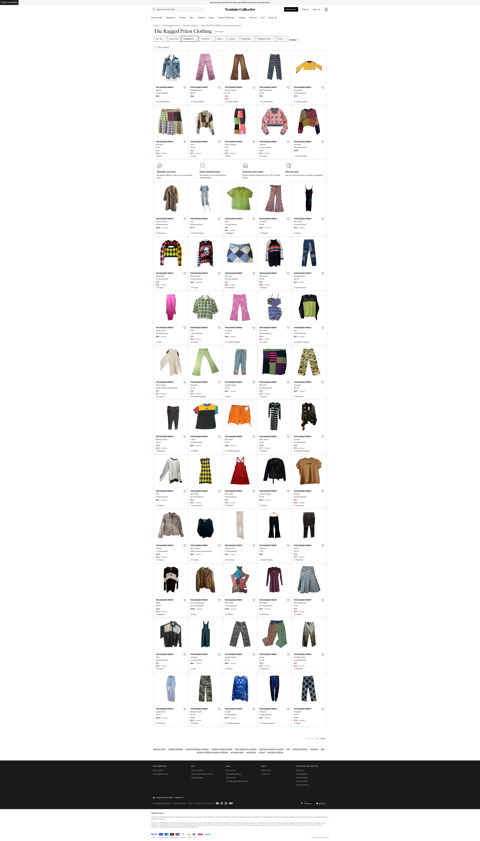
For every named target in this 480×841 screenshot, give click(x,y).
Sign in (305, 9)
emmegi (314, 749)
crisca (262, 752)
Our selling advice (233, 774)
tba (322, 749)
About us (300, 770)
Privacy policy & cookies (204, 803)
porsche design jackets (197, 749)
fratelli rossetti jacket (222, 749)
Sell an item (291, 9)
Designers (170, 17)
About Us (273, 17)
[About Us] (279, 18)
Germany (183, 837)
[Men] (196, 18)
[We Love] (259, 18)
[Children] (207, 18)
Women (182, 17)
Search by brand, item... (166, 9)
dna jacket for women (246, 749)
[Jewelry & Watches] (236, 18)
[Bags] (215, 18)
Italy (195, 837)
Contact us (265, 774)
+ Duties (163, 153)
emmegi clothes (275, 752)
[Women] (188, 18)
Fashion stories (302, 785)
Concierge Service (160, 774)
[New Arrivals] (164, 18)
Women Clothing (190, 25)
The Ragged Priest (171, 25)
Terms (190, 803)
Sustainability (301, 774)
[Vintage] (247, 18)
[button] (326, 9)
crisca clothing (300, 749)
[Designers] (177, 18)
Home (156, 25)
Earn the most (291, 171)
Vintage (241, 17)
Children (201, 17)
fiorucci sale (159, 749)
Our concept (158, 770)
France (153, 837)
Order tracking (197, 770)
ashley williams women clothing (212, 752)
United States (174, 837)
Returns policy (197, 777)
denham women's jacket (272, 749)
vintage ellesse (175, 749)
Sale (263, 17)
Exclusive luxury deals (252, 171)
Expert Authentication (210, 171)
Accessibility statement (162, 803)
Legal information (179, 803)
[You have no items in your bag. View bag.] (326, 9)
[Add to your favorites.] (184, 87)
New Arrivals (156, 17)
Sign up (316, 9)
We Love (253, 17)
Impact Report (302, 777)
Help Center (266, 770)
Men (192, 17)
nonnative (251, 752)
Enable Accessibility (9, 2)
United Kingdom (163, 837)
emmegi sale (237, 752)
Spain (190, 837)
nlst (288, 749)
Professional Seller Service (237, 781)
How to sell (230, 770)
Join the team (301, 781)
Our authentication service (202, 774)
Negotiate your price (166, 171)
